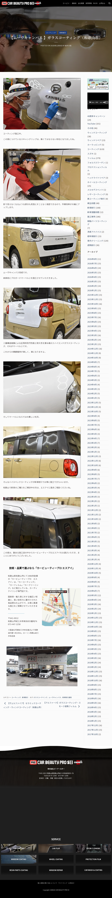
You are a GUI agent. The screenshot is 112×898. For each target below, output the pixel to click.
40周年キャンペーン (96, 116)
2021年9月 (92, 523)
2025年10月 (92, 304)
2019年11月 (92, 622)
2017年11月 (92, 729)
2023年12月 (92, 402)
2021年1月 (92, 559)
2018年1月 (92, 720)
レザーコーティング (96, 194)
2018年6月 (92, 698)
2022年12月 (92, 456)
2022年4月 (92, 492)
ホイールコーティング (97, 182)
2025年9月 (92, 308)
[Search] (109, 3)
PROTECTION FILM (93, 859)
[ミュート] (104, 102)
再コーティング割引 (96, 198)
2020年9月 (92, 577)
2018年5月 (92, 703)
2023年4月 (92, 438)
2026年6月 (92, 268)
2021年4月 (92, 546)
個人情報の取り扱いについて (47, 883)
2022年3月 (92, 496)
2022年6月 (92, 483)
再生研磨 (91, 203)
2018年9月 (92, 685)
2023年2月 (92, 447)
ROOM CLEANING (93, 848)
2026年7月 (92, 263)
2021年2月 (92, 555)
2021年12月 (92, 510)
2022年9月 (92, 469)
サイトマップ (62, 883)
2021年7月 (92, 532)
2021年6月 (92, 537)
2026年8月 (92, 259)
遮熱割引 (91, 245)
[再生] (90, 102)
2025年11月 (92, 299)
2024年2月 (92, 393)
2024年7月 (92, 371)
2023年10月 (92, 411)
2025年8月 (92, 312)
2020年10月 (92, 572)
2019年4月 (92, 653)
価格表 (74, 3)
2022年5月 (92, 487)
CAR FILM (56, 848)
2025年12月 (92, 294)
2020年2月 (92, 608)
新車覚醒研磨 (93, 212)
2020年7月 (92, 586)
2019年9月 (92, 631)
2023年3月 (92, 442)
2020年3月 (92, 604)
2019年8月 (92, 635)
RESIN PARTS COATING (19, 870)
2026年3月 (92, 281)
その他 (90, 128)
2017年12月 (92, 725)
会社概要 (81, 3)
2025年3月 (92, 335)
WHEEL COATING (56, 859)
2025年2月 (92, 339)
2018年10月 (92, 680)
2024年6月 (92, 375)
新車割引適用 (67, 697)
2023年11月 (92, 407)
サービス (66, 3)
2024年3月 (92, 389)
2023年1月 (92, 451)
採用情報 (89, 3)
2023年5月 (92, 434)
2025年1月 (92, 344)
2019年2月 (92, 662)
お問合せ (102, 3)
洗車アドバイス (94, 231)
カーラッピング (94, 144)
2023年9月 (92, 416)
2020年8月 (92, 581)
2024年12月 (92, 348)
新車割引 (63, 33)
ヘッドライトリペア (96, 177)
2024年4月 (92, 384)
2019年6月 (92, 644)
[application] (98, 99)
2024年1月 (92, 398)
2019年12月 (92, 617)
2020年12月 (92, 564)
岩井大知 (68, 45)
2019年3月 (92, 658)
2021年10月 (92, 519)
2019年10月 (92, 626)
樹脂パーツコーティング (97, 222)
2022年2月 (92, 501)
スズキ (90, 153)
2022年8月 (92, 474)
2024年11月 (92, 353)
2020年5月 (92, 595)
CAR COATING (18, 848)
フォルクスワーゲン (96, 162)
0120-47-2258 (51, 776)
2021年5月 (92, 541)
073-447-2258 (63, 776)
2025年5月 (92, 326)
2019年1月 (92, 667)
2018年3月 (92, 711)
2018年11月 (92, 676)
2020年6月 (92, 590)
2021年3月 (92, 550)
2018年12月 (92, 671)
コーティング (51, 33)
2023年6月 (92, 429)
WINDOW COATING (18, 859)
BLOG (95, 3)
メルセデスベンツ (95, 189)
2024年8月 (92, 366)
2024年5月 (92, 380)
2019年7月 (92, 640)
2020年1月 (92, 613)
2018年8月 (92, 689)
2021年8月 (92, 528)
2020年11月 (92, 568)
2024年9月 (92, 362)
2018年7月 (92, 694)
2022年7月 (92, 478)
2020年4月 (92, 599)
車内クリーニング (95, 240)
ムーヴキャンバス (55, 697)
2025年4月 (92, 330)
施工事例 (91, 216)
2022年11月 (92, 460)
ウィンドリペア (94, 140)
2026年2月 (92, 286)
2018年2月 (92, 716)
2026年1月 (92, 290)
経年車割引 (92, 236)
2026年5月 (92, 272)
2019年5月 (92, 649)
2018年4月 (92, 707)
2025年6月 (92, 321)
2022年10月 (92, 465)
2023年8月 (92, 420)
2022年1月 (92, 505)
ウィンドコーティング (97, 132)
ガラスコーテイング (40, 697)
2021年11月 (92, 514)
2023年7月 (92, 424)
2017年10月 (92, 734)
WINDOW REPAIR (56, 870)
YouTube (91, 123)
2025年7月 (92, 317)
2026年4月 (92, 277)
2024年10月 (92, 357)
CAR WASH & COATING (93, 870)
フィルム (91, 158)
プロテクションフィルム (97, 169)
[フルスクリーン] (107, 102)
